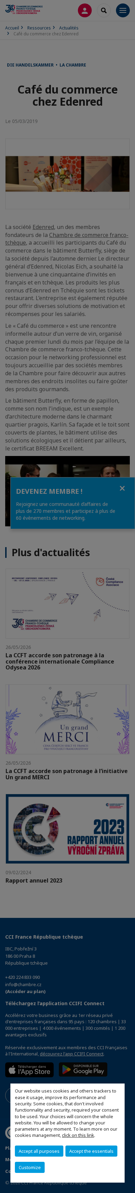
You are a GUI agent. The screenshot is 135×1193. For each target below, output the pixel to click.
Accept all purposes (39, 1151)
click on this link (78, 1135)
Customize (30, 1167)
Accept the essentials (91, 1151)
